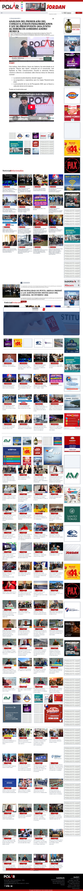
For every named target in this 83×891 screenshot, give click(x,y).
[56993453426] (22, 3)
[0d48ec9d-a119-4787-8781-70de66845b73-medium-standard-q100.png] (11, 9)
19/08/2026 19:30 (24, 838)
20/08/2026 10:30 (39, 687)
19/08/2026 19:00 (55, 838)
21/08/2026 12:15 (39, 494)
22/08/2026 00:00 (38, 206)
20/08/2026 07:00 (39, 738)
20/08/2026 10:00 (55, 687)
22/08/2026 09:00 (8, 363)
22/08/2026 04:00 (7, 206)
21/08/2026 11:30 (24, 513)
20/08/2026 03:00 (39, 763)
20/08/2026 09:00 (8, 738)
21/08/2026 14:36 (24, 475)
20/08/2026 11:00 (24, 687)
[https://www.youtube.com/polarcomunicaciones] (22, 10)
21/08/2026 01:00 (55, 571)
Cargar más (32, 869)
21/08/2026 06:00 (39, 552)
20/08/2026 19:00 (39, 610)
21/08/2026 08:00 (8, 552)
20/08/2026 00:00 (24, 788)
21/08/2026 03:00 (24, 571)
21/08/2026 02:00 (39, 571)
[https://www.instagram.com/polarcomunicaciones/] (22, 8)
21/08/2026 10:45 (8, 532)
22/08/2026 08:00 (7, 186)
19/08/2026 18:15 (39, 863)
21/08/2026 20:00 (55, 403)
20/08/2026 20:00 (24, 610)
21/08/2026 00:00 (8, 590)
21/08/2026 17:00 (23, 247)
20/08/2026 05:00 (8, 763)
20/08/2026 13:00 (24, 667)
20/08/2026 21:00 (55, 590)
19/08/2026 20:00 (55, 813)
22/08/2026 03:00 (23, 206)
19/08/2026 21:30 (8, 813)
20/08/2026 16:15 (39, 629)
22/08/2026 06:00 (38, 186)
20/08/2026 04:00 (24, 763)
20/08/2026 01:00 (8, 788)
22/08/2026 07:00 (23, 186)
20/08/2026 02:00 (55, 763)
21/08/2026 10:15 (24, 532)
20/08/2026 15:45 (8, 648)
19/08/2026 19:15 (39, 838)
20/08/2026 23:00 (24, 590)
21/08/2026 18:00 (7, 247)
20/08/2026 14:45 (55, 648)
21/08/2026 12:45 (24, 494)
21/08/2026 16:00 (38, 247)
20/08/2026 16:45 (24, 629)
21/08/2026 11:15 (39, 513)
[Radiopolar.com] (1, 13)
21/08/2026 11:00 (55, 513)
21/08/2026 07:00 (24, 552)
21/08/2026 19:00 (8, 424)
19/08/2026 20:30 (39, 813)
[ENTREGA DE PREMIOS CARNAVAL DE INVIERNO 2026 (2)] (11, 297)
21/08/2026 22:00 (24, 403)
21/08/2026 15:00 (53, 247)
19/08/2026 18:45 (8, 863)
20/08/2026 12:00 (8, 687)
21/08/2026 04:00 (8, 571)
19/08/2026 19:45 (8, 838)
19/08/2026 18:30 (24, 863)
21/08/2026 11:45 (8, 513)
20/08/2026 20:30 (8, 610)
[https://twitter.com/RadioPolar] (22, 6)
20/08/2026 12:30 (55, 667)
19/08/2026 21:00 (24, 813)
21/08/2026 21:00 (39, 403)
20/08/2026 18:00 (55, 610)
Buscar (79, 12)
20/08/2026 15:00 (39, 648)
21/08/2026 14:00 (39, 475)
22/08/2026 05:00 (53, 186)
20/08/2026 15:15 (24, 648)
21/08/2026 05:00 (55, 552)
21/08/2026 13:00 (8, 494)
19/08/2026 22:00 (55, 788)
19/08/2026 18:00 (55, 863)
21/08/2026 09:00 (55, 532)
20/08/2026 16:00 (55, 629)
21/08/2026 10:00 (39, 532)
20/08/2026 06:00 (55, 738)
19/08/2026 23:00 (39, 788)
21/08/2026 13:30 (55, 475)
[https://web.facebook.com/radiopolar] (22, 4)
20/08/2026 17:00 (8, 629)
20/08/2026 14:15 (8, 667)
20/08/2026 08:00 (24, 738)
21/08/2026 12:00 (55, 494)
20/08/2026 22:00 (39, 590)
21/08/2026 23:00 (53, 206)
